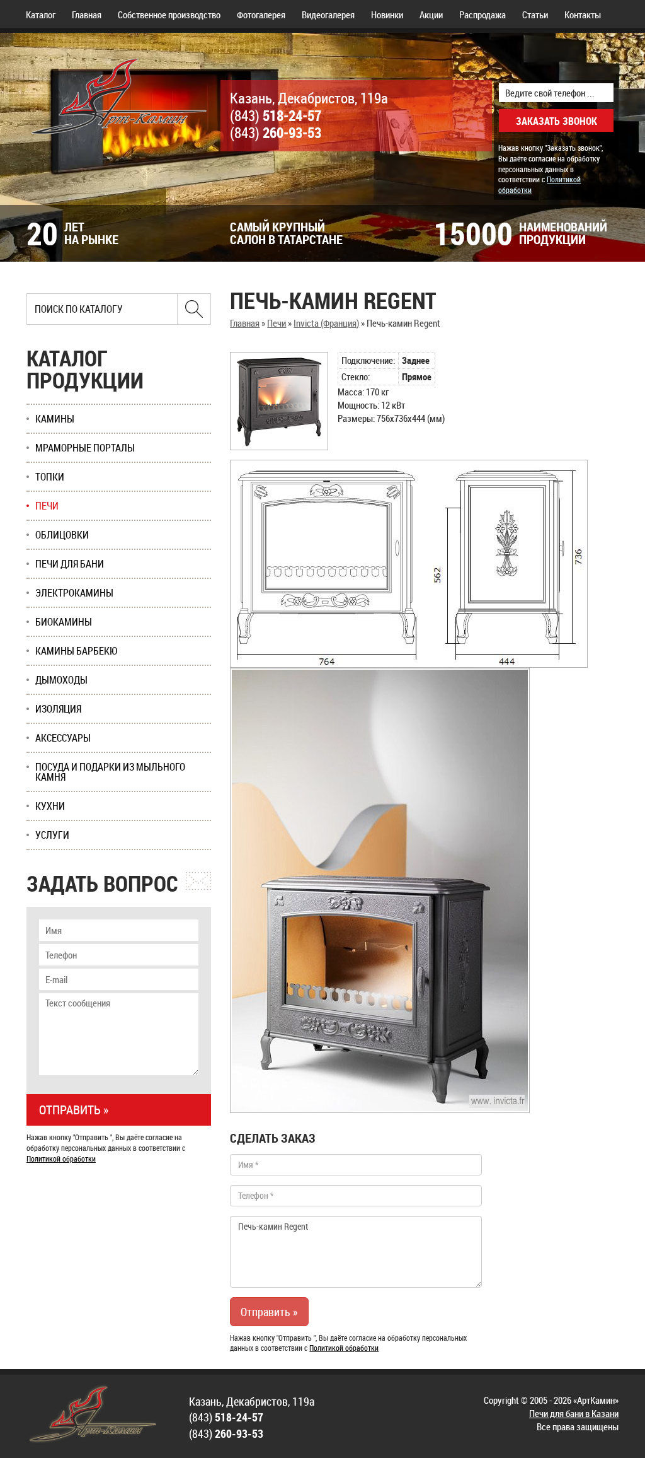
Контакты (582, 14)
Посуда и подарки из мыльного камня (110, 772)
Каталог (40, 14)
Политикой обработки (344, 1348)
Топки (49, 477)
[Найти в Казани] (194, 309)
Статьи (535, 14)
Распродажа (482, 14)
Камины (54, 419)
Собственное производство (169, 14)
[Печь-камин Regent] (279, 401)
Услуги (52, 835)
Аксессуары (63, 738)
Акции (431, 14)
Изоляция (58, 709)
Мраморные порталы (85, 448)
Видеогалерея (328, 14)
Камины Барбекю (76, 651)
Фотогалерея (261, 14)
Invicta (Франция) (326, 323)
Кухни (50, 806)
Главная (86, 14)
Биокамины (63, 622)
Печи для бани (69, 564)
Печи (276, 323)
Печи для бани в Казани (574, 1413)
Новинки (387, 14)
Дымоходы (61, 680)
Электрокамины (74, 593)
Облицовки (62, 535)
